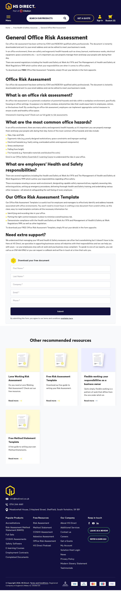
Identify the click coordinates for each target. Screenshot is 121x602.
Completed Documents (17, 557)
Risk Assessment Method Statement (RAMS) (18, 529)
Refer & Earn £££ (98, 539)
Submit (60, 311)
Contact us (65, 532)
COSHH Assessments (16, 539)
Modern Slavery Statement (73, 563)
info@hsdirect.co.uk (19, 498)
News (63, 554)
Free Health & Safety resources (25, 28)
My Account (66, 545)
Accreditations (13, 523)
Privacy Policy (67, 559)
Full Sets (10, 534)
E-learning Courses (15, 548)
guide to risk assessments (56, 115)
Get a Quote (66, 541)
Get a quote (83, 18)
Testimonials (66, 568)
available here (67, 318)
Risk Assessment (41, 523)
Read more (13, 400)
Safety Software (14, 543)
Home (8, 28)
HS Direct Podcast (42, 545)
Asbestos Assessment (43, 536)
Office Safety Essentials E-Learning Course (34, 157)
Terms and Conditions (39, 583)
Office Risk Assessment (44, 541)
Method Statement (42, 527)
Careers (64, 536)
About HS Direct (68, 523)
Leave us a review (99, 530)
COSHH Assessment (43, 532)
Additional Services (70, 527)
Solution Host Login (70, 550)
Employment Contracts (17, 552)
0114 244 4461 (16, 504)
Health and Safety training (79, 186)
